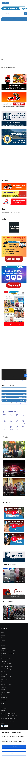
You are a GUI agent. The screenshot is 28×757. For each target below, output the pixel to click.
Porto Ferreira (5, 687)
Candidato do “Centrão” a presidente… (7, 615)
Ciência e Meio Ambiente (8, 650)
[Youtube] (8, 3)
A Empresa (4, 708)
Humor (3, 682)
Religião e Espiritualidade (8, 653)
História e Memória (6, 676)
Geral (2, 632)
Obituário (3, 700)
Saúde (3, 640)
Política (3, 635)
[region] (14, 743)
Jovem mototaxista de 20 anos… (19, 579)
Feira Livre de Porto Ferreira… (19, 616)
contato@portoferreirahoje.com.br (10, 718)
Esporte (3, 645)
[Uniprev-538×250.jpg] (14, 561)
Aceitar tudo (14, 746)
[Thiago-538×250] (14, 598)
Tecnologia (4, 648)
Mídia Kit (3, 723)
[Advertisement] (14, 39)
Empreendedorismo (6, 666)
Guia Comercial (5, 692)
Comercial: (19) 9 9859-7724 (9, 716)
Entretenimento (5, 658)
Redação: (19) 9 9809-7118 (8, 713)
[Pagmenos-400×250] (14, 100)
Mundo (3, 643)
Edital (2, 695)
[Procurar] (25, 13)
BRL (25, 403)
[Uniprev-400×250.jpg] (14, 126)
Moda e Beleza (5, 679)
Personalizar (14, 750)
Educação (4, 656)
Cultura (3, 671)
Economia (4, 637)
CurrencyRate (19, 403)
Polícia (3, 689)
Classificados (5, 697)
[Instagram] (5, 3)
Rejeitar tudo (14, 753)
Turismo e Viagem (6, 663)
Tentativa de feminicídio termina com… (8, 578)
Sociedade (4, 661)
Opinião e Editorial (6, 684)
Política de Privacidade (7, 721)
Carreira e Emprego (6, 669)
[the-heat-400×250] (14, 82)
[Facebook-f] (3, 3)
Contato (3, 710)
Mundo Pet (4, 674)
